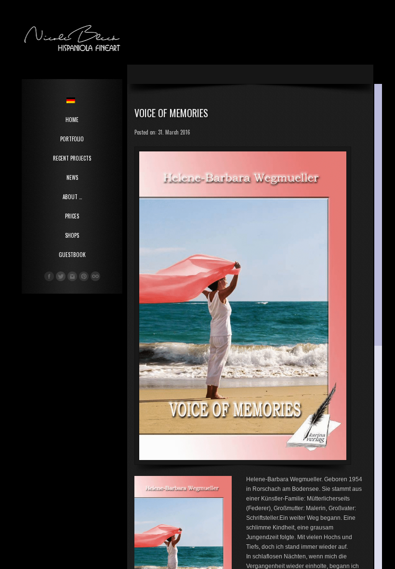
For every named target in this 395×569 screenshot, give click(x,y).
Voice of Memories (171, 113)
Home (72, 119)
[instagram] (72, 276)
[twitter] (61, 276)
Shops (72, 235)
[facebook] (49, 276)
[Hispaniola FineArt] (72, 39)
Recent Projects (72, 158)
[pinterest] (84, 276)
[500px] (95, 276)
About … (72, 197)
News (72, 177)
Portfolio (72, 139)
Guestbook (72, 254)
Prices (72, 216)
